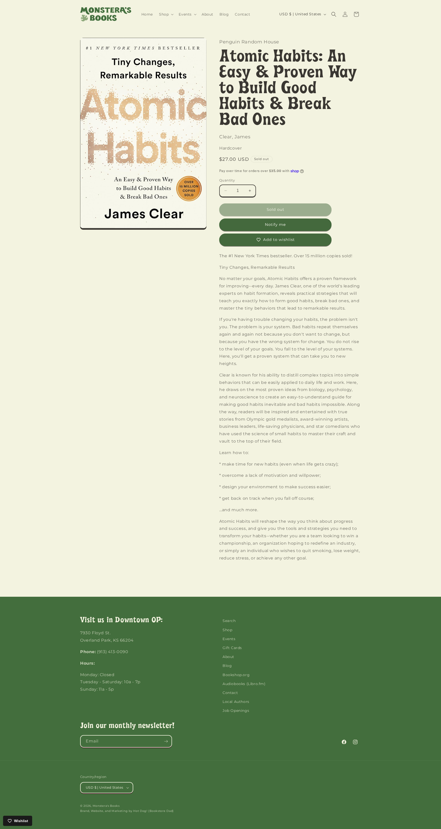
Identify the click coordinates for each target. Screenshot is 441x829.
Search (229, 620)
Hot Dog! (140, 811)
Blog (227, 665)
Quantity (227, 180)
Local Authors (236, 701)
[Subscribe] (166, 741)
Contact (230, 692)
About (228, 656)
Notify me (275, 224)
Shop (227, 630)
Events (229, 639)
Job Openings (236, 710)
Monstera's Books (106, 806)
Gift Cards (232, 647)
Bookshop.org (236, 675)
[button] (166, 14)
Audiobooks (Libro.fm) (244, 683)
